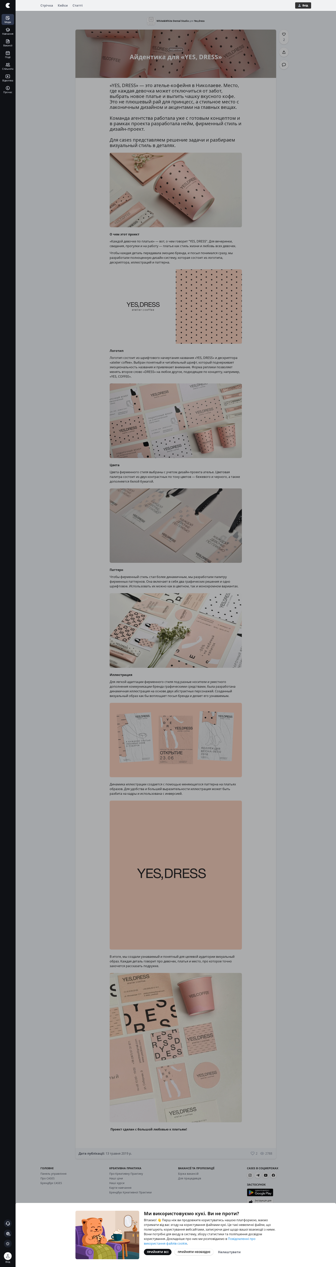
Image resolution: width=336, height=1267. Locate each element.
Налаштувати (229, 1252)
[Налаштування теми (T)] (8, 1244)
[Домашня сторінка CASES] (8, 5)
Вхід (305, 5)
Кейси (63, 5)
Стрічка (46, 5)
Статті (78, 5)
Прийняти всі (157, 1252)
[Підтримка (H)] (8, 1223)
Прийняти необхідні (194, 1252)
